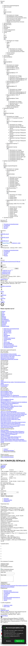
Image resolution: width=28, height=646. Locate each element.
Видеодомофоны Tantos (7, 404)
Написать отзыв (4, 564)
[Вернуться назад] (5, 10)
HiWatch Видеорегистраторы (8, 585)
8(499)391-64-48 (6, 272)
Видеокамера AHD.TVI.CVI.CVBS (10, 438)
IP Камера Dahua (14, 431)
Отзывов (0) (7, 501)
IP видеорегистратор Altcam (8, 422)
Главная (6, 449)
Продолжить (4, 582)
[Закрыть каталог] (2, 3)
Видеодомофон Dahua (6, 391)
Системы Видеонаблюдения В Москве (10, 261)
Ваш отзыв (3, 575)
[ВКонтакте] (1, 244)
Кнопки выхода (5, 384)
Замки (2, 380)
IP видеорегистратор (6, 420)
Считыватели (4, 386)
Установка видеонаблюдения (11, 224)
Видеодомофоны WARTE (7, 407)
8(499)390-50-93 (6, 273)
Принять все (19, 641)
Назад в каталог (5, 454)
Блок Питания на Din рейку (8, 356)
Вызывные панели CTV (7, 395)
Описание (6, 498)
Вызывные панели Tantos (7, 406)
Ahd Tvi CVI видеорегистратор (9, 411)
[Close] (1, 568)
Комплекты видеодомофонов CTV (10, 396)
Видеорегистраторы (9, 450)
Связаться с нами (16, 243)
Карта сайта (7, 606)
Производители (8, 598)
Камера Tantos (18, 440)
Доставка (6, 226)
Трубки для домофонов (6, 408)
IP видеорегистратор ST (12, 426)
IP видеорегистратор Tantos (10, 426)
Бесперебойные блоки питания (8, 354)
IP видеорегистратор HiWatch (11, 423)
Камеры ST (4, 436)
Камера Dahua (10, 436)
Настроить (8, 641)
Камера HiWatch (20, 439)
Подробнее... (7, 637)
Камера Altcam (4, 439)
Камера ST (11, 440)
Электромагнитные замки (7, 382)
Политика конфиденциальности (12, 597)
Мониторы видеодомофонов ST (10, 403)
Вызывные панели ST (6, 402)
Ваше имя (3, 572)
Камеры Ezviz (17, 436)
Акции (6, 255)
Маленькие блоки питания (7, 358)
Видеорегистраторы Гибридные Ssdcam (11, 416)
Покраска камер (8, 590)
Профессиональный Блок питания (9, 359)
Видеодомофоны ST (6, 400)
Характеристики (8, 500)
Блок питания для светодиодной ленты (11, 355)
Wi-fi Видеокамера (5, 435)
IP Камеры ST (13, 434)
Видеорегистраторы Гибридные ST (10, 418)
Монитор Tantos (18, 406)
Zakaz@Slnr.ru (6, 243)
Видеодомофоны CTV (6, 394)
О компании (7, 225)
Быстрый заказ (9, 496)
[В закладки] (5, 494)
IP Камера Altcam (5, 431)
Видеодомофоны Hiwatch (7, 399)
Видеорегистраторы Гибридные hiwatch (14, 415)
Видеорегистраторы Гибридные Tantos (10, 419)
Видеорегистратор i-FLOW (8, 412)
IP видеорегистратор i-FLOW (10, 424)
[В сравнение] (2, 494)
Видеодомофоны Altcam (7, 392)
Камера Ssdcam (5, 440)
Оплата (5, 228)
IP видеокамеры (5, 430)
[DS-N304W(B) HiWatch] (7, 457)
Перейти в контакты (6, 286)
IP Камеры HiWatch (18, 432)
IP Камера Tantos (8, 432)
